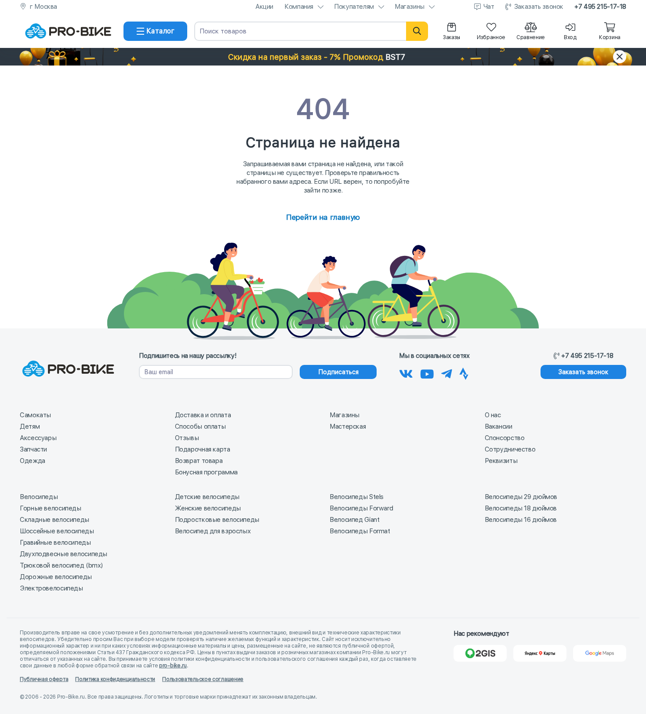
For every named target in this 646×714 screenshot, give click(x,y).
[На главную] (68, 31)
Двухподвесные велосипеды (63, 554)
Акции (264, 6)
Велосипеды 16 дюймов (521, 520)
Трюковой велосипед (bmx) (61, 565)
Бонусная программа (206, 472)
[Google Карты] (599, 653)
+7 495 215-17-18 (600, 6)
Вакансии (498, 426)
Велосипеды (39, 497)
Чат (488, 6)
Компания (298, 6)
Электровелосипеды (51, 588)
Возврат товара (199, 461)
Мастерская (348, 426)
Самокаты (35, 415)
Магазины (410, 6)
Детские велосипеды (207, 497)
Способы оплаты (200, 426)
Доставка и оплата (203, 415)
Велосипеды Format (360, 531)
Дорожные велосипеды (56, 577)
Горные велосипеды (50, 508)
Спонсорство (505, 438)
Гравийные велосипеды (55, 542)
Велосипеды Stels (357, 497)
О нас (493, 415)
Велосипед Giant (354, 520)
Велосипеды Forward (361, 508)
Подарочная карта (202, 449)
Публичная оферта (44, 679)
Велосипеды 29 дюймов (521, 497)
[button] (323, 57)
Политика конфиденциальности (115, 679)
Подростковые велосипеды (217, 520)
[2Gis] (480, 653)
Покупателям (354, 6)
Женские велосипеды (208, 508)
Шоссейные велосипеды (57, 531)
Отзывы (187, 438)
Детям (30, 426)
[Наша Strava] (463, 372)
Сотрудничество (510, 449)
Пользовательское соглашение (202, 679)
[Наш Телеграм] (446, 372)
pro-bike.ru (173, 666)
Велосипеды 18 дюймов (521, 508)
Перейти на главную (322, 217)
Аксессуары (38, 438)
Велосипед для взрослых (213, 531)
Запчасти (33, 449)
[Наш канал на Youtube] (427, 372)
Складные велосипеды (54, 520)
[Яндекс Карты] (539, 653)
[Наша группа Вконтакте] (406, 372)
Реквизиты (501, 461)
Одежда (32, 461)
